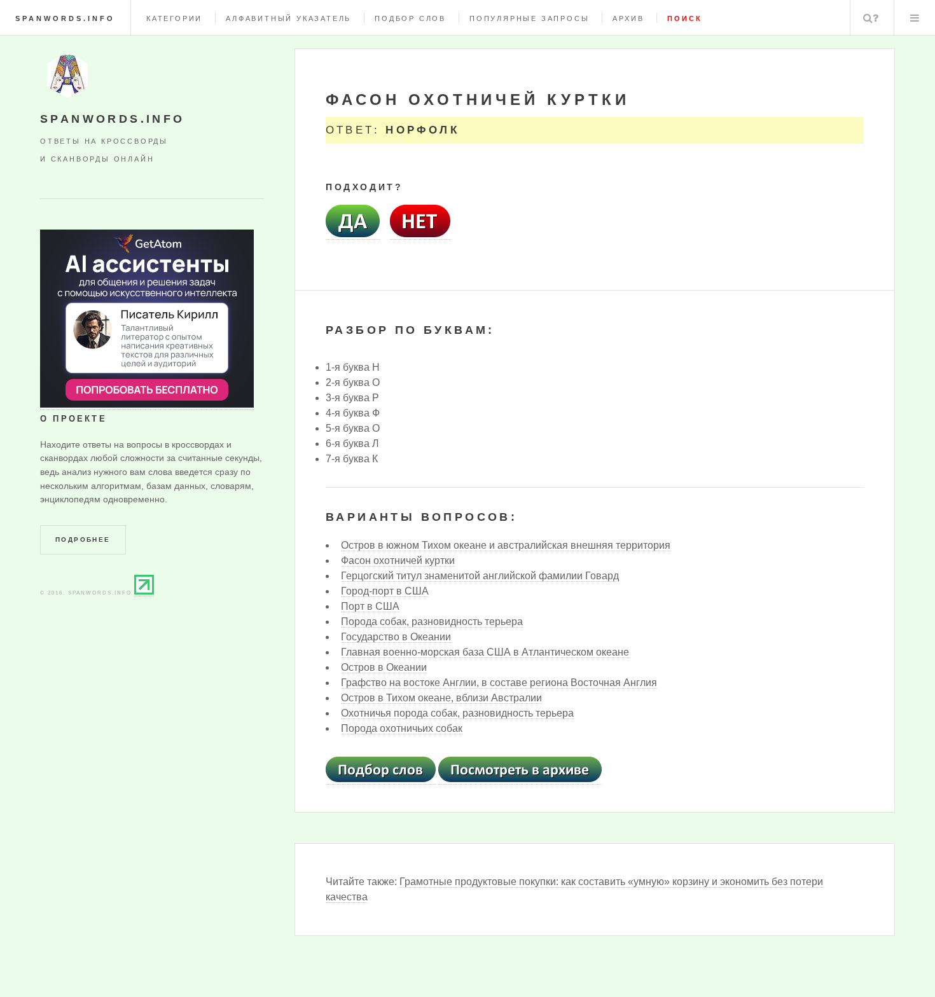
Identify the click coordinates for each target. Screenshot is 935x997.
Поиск (870, 18)
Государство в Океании (396, 636)
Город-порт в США (385, 591)
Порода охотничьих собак (401, 728)
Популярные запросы (529, 18)
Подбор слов (410, 18)
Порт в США (370, 606)
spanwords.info (65, 18)
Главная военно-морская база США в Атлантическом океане (485, 652)
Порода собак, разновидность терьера (432, 621)
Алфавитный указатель (288, 18)
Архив (628, 18)
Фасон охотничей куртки (398, 560)
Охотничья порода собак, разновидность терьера (457, 713)
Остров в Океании (384, 667)
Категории (174, 18)
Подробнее (83, 539)
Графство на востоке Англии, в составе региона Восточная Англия (499, 682)
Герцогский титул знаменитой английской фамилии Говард (480, 575)
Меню (914, 18)
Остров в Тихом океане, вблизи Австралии (441, 697)
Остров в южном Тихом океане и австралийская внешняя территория (505, 545)
